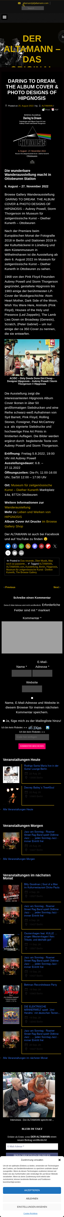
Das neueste (27, 560)
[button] (59, 1159)
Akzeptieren (32, 1190)
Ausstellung (31, 566)
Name (21, 666)
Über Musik (41, 560)
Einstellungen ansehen (32, 1207)
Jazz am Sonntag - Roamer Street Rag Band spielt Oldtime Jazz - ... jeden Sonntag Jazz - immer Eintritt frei (41, 836)
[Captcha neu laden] (47, 727)
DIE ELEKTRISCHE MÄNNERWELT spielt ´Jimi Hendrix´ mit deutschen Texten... (42, 1009)
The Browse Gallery (26, 572)
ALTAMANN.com (15, 566)
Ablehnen (32, 1198)
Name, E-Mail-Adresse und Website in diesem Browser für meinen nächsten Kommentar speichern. (32, 707)
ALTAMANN (47, 106)
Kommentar (32, 618)
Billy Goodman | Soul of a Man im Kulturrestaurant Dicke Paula (41, 885)
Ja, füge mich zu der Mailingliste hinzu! (33, 720)
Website (32, 682)
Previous (10, 587)
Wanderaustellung (17, 507)
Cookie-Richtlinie (31, 1213)
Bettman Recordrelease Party (40, 984)
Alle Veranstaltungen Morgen (19, 859)
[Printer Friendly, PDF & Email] (50, 109)
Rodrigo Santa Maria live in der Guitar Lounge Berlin (41, 767)
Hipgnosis (51, 566)
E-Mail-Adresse (42, 664)
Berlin (42, 566)
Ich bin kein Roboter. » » (14, 727)
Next (56, 587)
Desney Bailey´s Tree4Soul (39, 787)
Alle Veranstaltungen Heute (18, 809)
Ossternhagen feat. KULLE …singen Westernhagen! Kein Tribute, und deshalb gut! (40, 936)
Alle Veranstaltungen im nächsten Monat (25, 1058)
